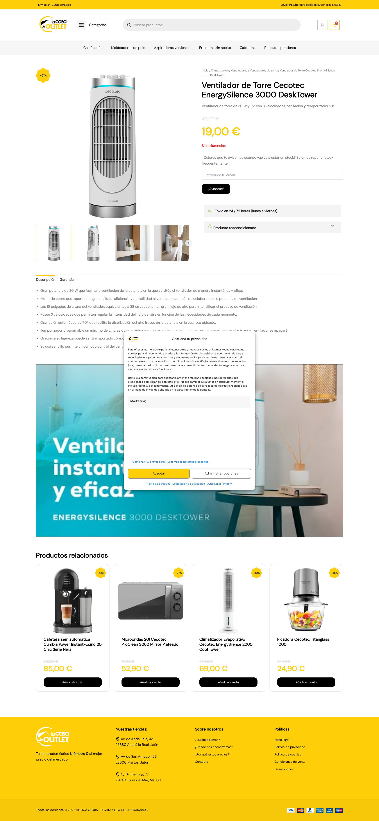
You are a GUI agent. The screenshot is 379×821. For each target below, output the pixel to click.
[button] (272, 227)
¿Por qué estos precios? (212, 754)
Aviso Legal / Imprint (219, 483)
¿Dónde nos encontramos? (214, 747)
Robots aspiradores (280, 47)
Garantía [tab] (67, 279)
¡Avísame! (216, 189)
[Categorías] (81, 25)
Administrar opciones (221, 473)
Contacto (201, 762)
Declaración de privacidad (188, 483)
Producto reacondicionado (234, 228)
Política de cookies (158, 483)
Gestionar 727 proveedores (149, 462)
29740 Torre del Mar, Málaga (138, 780)
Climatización (220, 70)
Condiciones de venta (290, 762)
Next (188, 243)
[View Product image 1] (54, 243)
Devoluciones (284, 769)
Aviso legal (282, 740)
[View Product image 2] (93, 243)
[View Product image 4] (172, 243)
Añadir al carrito (72, 682)
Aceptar (159, 473)
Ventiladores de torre (263, 70)
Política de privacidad (290, 747)
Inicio (205, 70)
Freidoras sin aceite (215, 47)
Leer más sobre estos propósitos (188, 462)
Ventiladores (239, 70)
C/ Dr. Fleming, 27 (135, 774)
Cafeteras (248, 47)
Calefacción (92, 47)
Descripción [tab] (45, 279)
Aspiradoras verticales (172, 47)
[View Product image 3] (132, 243)
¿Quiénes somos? (207, 740)
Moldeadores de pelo (128, 47)
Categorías (98, 25)
